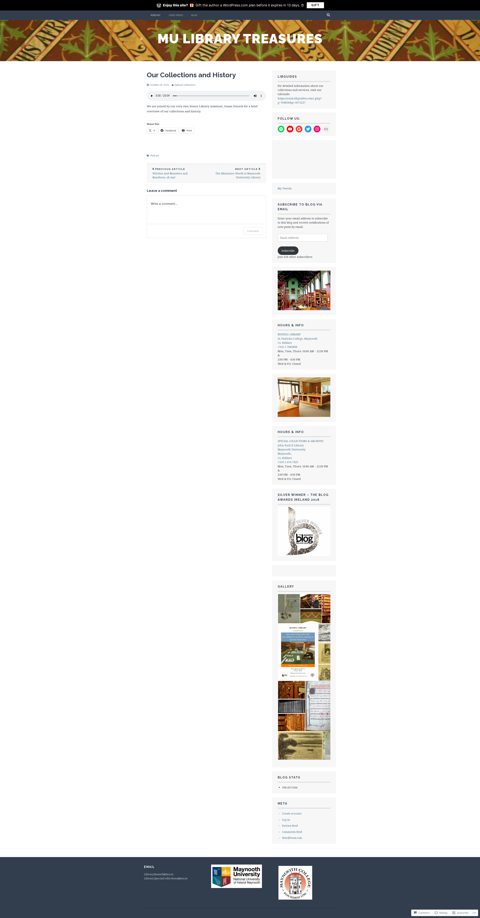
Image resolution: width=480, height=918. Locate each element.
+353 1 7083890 (287, 347)
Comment (253, 231)
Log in (286, 819)
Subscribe (288, 250)
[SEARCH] (328, 15)
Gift (315, 5)
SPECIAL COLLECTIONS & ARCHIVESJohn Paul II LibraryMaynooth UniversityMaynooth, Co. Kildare (300, 449)
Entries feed (290, 825)
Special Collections (184, 84)
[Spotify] (281, 129)
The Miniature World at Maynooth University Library (237, 173)
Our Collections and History (191, 75)
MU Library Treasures (240, 38)
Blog (194, 15)
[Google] (299, 129)
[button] (289, 609)
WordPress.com (292, 838)
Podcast (155, 15)
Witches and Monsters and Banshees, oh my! (170, 173)
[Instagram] (317, 129)
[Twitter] (308, 129)
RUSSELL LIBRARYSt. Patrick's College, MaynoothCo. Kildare (297, 339)
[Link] (326, 129)
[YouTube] (290, 129)
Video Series (176, 15)
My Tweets (285, 188)
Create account (292, 813)
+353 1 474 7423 (288, 462)
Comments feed (292, 832)
